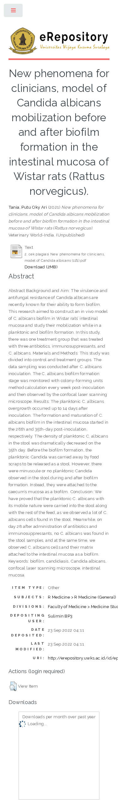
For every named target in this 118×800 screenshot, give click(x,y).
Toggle (13, 12)
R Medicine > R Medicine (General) (82, 597)
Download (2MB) (41, 266)
